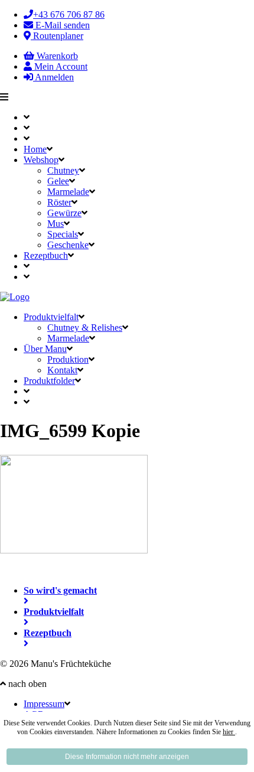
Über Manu (45, 349)
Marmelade (68, 192)
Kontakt (62, 370)
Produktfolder (49, 381)
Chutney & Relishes (84, 328)
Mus (55, 224)
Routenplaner (57, 36)
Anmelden (53, 77)
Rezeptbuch (46, 255)
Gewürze (64, 213)
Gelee (58, 181)
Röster (59, 202)
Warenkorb (56, 56)
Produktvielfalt (51, 317)
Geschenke (68, 245)
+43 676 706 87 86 (69, 14)
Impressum (44, 704)
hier (229, 732)
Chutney (63, 170)
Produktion (68, 359)
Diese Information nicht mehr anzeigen (127, 757)
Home (35, 149)
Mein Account (59, 66)
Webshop (41, 160)
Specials (62, 234)
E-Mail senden (61, 25)
